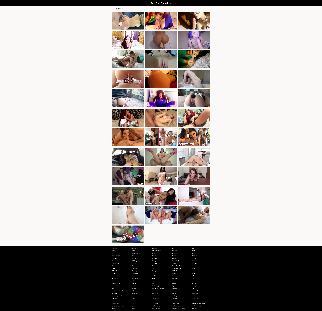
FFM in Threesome (117, 271)
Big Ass (154, 253)
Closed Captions (176, 261)
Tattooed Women (177, 301)
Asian (113, 250)
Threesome (115, 303)
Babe (133, 250)
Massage (194, 281)
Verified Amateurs (157, 306)
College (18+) (195, 261)
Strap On (114, 301)
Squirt (133, 298)
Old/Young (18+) (156, 286)
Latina (133, 281)
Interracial (135, 278)
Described (155, 266)
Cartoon (194, 258)
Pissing (134, 288)
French (194, 271)
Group (193, 273)
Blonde (154, 256)
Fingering (134, 271)
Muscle (194, 283)
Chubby (154, 261)
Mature (134, 283)
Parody (194, 286)
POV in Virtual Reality (118, 291)
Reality (174, 291)
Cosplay (134, 263)
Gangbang (135, 273)
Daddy (134, 266)
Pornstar (174, 288)
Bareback (174, 250)
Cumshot (194, 263)
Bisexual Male (116, 256)
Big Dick (174, 253)
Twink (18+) (175, 303)
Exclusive (134, 268)
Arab (193, 248)
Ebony (193, 266)
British (134, 258)
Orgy (173, 286)
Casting (114, 261)
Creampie (154, 263)
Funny (113, 273)
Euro (113, 268)
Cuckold (174, 263)
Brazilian (114, 258)
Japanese (174, 278)
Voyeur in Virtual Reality (178, 308)
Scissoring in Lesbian (118, 296)
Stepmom (174, 298)
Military (174, 283)
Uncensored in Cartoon (198, 303)
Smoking (174, 296)
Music (133, 286)
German (174, 273)
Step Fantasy (155, 298)
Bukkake (174, 258)
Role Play (114, 293)
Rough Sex (155, 293)
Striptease (135, 301)
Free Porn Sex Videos (161, 3)
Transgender (155, 303)
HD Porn (114, 248)
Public (133, 291)
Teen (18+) (195, 301)
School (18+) (195, 293)
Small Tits (154, 296)
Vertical (114, 308)
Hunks (173, 276)
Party (113, 288)
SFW (133, 296)
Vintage (134, 308)
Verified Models (196, 306)
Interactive (115, 278)
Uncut (133, 306)
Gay (153, 273)
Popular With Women (158, 288)
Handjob (114, 276)
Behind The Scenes (137, 253)
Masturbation (116, 283)
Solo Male (114, 298)
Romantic (134, 293)
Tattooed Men (156, 301)
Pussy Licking (155, 291)
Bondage (194, 256)
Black (133, 256)
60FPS (134, 248)
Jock (193, 278)
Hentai (154, 276)
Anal (173, 248)
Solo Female (195, 296)
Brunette (154, 258)
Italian (153, 278)
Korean (114, 281)
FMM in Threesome (177, 271)
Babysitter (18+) (156, 250)
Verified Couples (176, 306)
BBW (193, 250)
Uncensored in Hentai (118, 306)
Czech (113, 266)
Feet (153, 268)
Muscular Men (116, 286)
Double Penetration (177, 266)
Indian (193, 276)
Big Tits (194, 253)
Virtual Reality (156, 308)
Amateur (154, 248)
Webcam (194, 308)
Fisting (154, 271)
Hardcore (134, 276)
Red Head (195, 291)
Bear (113, 253)
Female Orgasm (176, 268)
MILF (153, 283)
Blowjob (174, 256)
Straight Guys (196, 298)
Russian (174, 293)
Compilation (115, 263)
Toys (133, 303)
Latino (153, 281)
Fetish (193, 268)
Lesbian (174, 281)
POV (193, 288)
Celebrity (134, 261)
